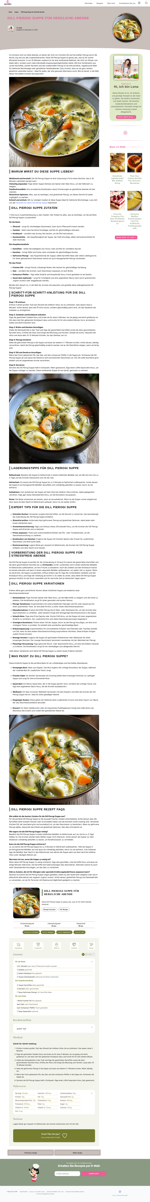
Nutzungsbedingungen (45, 1194)
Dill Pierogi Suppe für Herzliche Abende (32, 12)
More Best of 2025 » (126, 237)
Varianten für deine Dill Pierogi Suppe (31, 203)
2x (86, 954)
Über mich (111, 3)
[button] (92, 962)
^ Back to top (11, 1192)
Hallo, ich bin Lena (37, 1191)
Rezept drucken (49, 909)
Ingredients (18, 948)
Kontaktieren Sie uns (127, 3)
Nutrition (74, 948)
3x (90, 954)
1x (83, 954)
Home (10, 12)
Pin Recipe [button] (64, 909)
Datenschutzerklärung (74, 1191)
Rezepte (100, 3)
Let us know (46, 1137)
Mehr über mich (125, 117)
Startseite (88, 3)
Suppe (16, 12)
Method (56, 948)
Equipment (38, 948)
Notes (91, 948)
